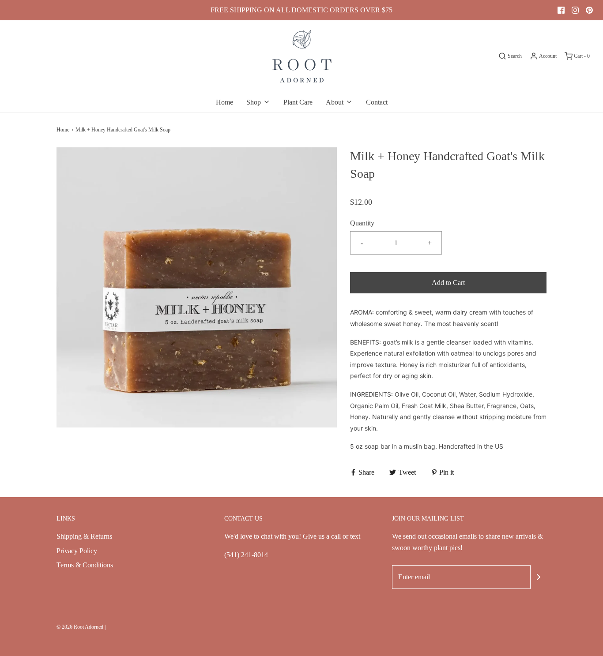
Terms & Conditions (85, 565)
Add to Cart (448, 282)
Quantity (362, 223)
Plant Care (298, 102)
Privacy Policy (77, 551)
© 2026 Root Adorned (80, 627)
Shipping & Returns (84, 536)
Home (224, 102)
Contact (377, 102)
